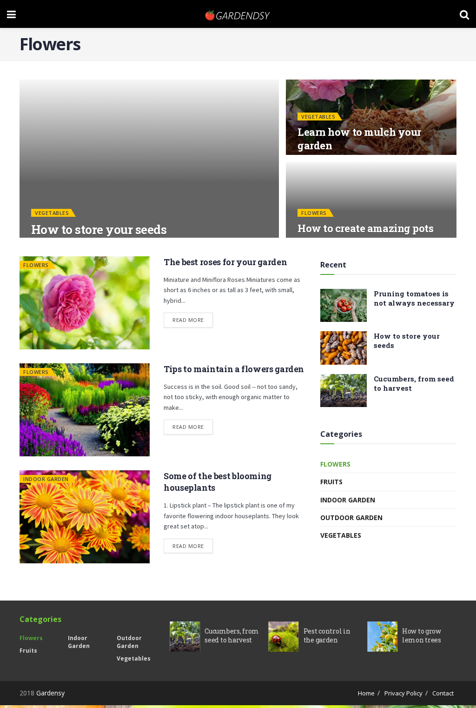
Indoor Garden (46, 478)
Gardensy (50, 692)
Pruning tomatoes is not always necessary (414, 298)
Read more (188, 319)
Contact (443, 693)
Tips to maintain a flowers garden (234, 368)
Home (366, 693)
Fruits (331, 481)
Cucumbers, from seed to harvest (232, 636)
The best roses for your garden (225, 261)
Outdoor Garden (351, 517)
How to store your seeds (98, 229)
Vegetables (52, 212)
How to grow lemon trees (421, 636)
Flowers (314, 212)
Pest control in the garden (327, 636)
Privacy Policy (403, 693)
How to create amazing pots (366, 228)
